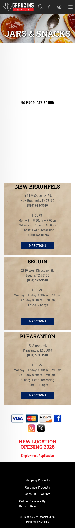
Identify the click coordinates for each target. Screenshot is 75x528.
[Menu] (70, 6)
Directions (37, 246)
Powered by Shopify (37, 521)
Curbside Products (37, 487)
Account (30, 494)
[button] (41, 6)
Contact (44, 494)
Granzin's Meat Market (35, 517)
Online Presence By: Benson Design (32, 503)
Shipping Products (37, 480)
